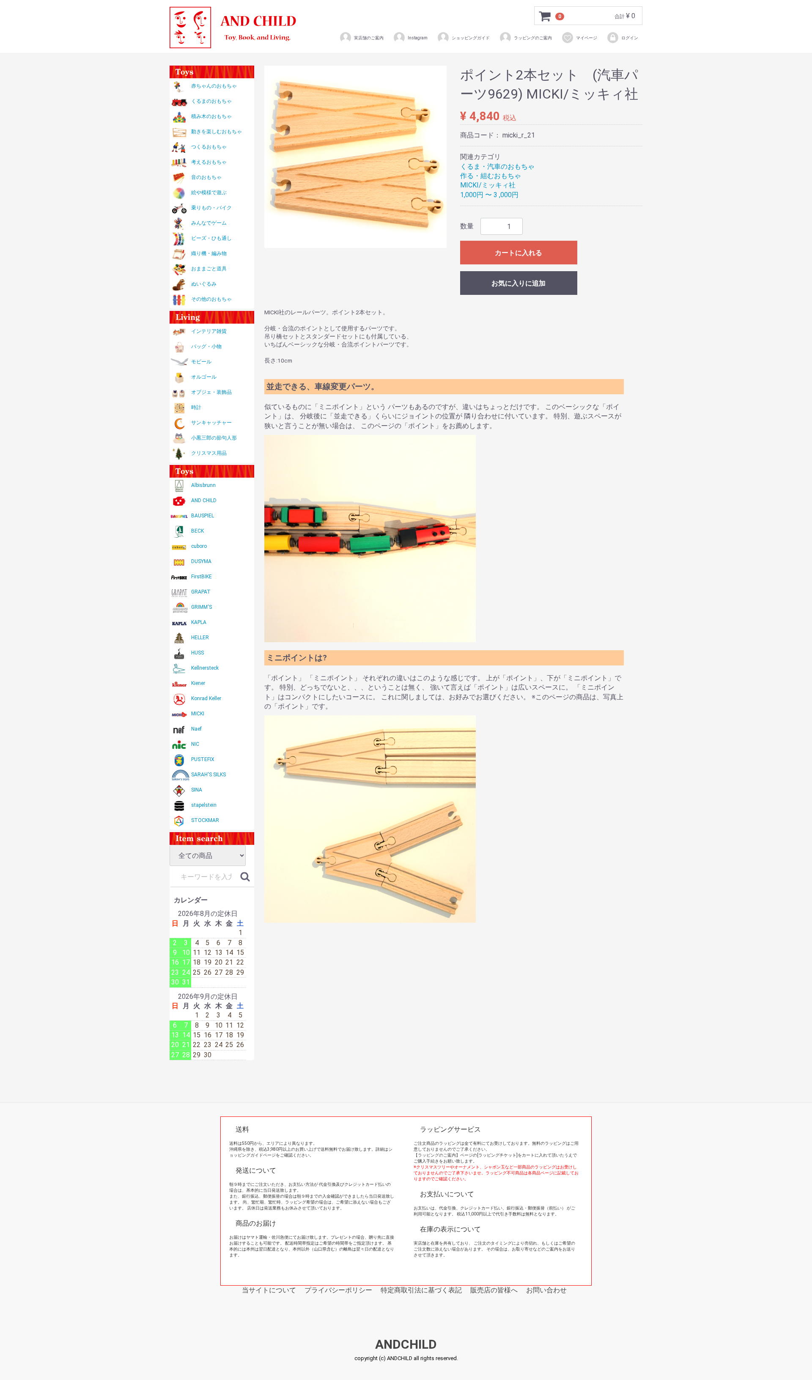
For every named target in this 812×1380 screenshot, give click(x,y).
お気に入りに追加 (518, 283)
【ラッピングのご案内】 (437, 1155)
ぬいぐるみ (204, 284)
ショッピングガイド (471, 38)
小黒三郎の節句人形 (214, 438)
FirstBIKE (201, 577)
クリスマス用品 (209, 453)
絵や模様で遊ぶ (209, 192)
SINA (196, 790)
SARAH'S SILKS (208, 775)
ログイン (629, 38)
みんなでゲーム (209, 223)
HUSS (197, 653)
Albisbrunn (203, 485)
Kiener (198, 683)
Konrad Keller (206, 698)
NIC (195, 744)
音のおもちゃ (206, 177)
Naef (196, 729)
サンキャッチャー (211, 423)
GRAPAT (201, 592)
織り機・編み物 (209, 253)
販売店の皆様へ (494, 1290)
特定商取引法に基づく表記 (421, 1290)
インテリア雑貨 (209, 331)
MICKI (197, 714)
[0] (545, 16)
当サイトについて (269, 1290)
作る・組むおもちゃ (490, 176)
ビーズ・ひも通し (211, 238)
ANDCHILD (406, 1344)
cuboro (199, 546)
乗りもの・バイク (211, 208)
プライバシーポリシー (338, 1290)
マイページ (586, 38)
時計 (196, 407)
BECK (197, 531)
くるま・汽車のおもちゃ (497, 166)
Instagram (418, 38)
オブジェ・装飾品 (211, 392)
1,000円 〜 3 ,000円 (489, 195)
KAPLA (198, 622)
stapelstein (204, 805)
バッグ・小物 (206, 346)
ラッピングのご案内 (533, 38)
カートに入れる (518, 253)
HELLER (200, 638)
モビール (201, 362)
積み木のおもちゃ (211, 116)
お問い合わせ (546, 1290)
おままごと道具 (209, 269)
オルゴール (204, 377)
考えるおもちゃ (209, 162)
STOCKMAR (205, 820)
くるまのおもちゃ (211, 101)
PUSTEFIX (202, 759)
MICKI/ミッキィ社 (488, 185)
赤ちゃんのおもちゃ (214, 86)
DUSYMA (201, 561)
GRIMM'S (201, 607)
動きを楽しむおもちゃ (216, 132)
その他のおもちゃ (211, 299)
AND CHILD (204, 500)
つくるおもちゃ (209, 147)
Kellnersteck (205, 668)
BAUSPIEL (202, 516)
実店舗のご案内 (369, 38)
